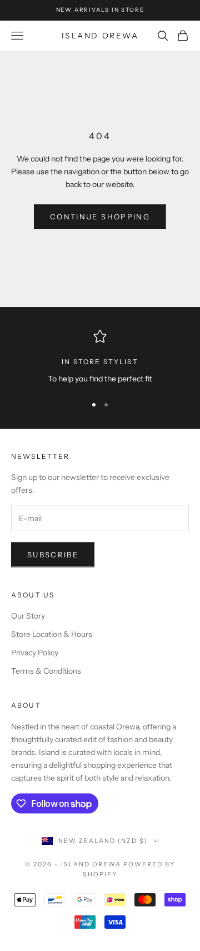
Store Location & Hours (51, 634)
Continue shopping (100, 216)
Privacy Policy (34, 653)
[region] (100, 357)
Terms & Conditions (46, 671)
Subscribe (52, 554)
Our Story (28, 616)
